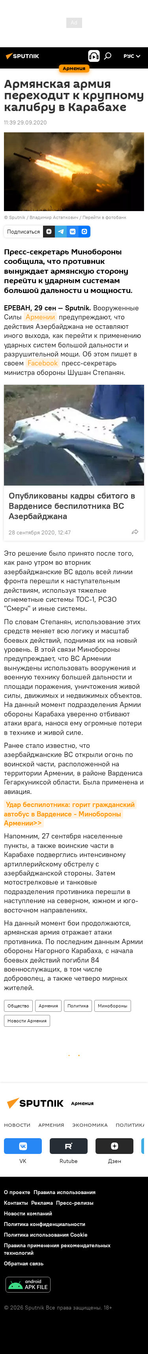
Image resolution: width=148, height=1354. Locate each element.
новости (17, 1124)
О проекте (17, 1192)
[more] (135, 532)
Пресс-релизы (75, 1202)
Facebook (43, 362)
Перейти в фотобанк (104, 217)
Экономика (90, 1124)
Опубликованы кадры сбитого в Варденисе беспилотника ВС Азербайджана (72, 505)
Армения (48, 1006)
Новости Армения (27, 1021)
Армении (40, 316)
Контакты (16, 1202)
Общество (18, 1006)
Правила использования (65, 1192)
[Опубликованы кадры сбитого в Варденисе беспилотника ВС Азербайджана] (74, 435)
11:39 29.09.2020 (25, 122)
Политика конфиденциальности (44, 1224)
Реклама (42, 1202)
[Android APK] (28, 1286)
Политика (77, 1006)
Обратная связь (23, 1263)
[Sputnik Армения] (23, 59)
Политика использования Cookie (46, 1234)
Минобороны (112, 1006)
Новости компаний (28, 1213)
